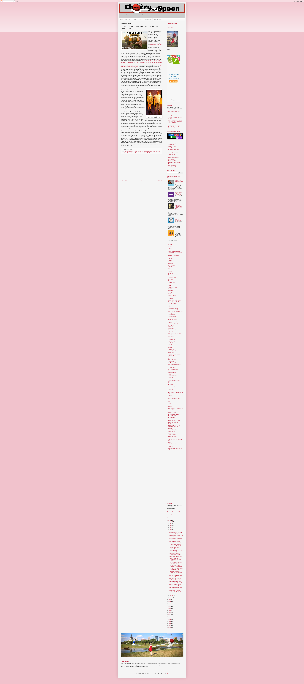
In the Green (171, 326)
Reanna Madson (144, 152)
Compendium (171, 144)
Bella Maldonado (145, 151)
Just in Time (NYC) (172, 339)
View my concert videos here (174, 514)
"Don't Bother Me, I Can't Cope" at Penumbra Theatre (176, 551)
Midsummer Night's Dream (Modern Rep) (174, 355)
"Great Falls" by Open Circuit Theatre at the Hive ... (175, 533)
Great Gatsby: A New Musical (174, 300)
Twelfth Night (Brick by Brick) (174, 420)
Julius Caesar (171, 336)
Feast (169, 285)
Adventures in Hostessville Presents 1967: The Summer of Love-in (175, 252)
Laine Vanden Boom (125, 152)
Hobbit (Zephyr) (171, 314)
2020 (169, 608)
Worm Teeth (170, 446)
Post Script (170, 155)
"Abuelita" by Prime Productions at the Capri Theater (175, 559)
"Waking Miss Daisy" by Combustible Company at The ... (175, 572)
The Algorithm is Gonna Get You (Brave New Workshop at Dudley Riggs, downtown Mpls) (175, 121)
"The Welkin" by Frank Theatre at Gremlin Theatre (175, 576)
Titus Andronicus (171, 417)
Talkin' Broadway (172, 159)
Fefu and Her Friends (172, 287)
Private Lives (171, 377)
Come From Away (172, 277)
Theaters (134, 19)
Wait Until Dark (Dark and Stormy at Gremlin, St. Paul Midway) (175, 124)
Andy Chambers (134, 151)
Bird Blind (170, 261)
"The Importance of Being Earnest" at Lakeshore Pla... (175, 566)
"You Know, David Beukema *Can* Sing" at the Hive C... (175, 579)
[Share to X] (128, 149)
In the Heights (171, 328)
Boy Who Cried (171, 265)
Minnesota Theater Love (173, 149)
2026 (169, 520)
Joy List (169, 334)
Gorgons (170, 297)
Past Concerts (157, 19)
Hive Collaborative (151, 151)
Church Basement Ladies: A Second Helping (174, 275)
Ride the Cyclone (172, 391)
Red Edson (149, 152)
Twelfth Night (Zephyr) (173, 422)
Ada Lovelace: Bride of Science (175, 250)
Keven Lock (158, 151)
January (171, 597)
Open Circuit (137, 152)
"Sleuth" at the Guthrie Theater (175, 556)
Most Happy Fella (172, 359)
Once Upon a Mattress (173, 369)
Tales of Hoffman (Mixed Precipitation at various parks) (174, 127)
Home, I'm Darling (172, 316)
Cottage (170, 280)
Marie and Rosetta (172, 350)
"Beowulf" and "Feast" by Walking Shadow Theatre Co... (175, 592)
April (171, 529)
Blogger (168, 673)
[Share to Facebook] (129, 149)
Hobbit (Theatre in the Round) (174, 313)
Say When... (170, 397)
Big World (170, 258)
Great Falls (170, 298)
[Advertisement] (142, 168)
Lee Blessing (132, 152)
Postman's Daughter (172, 375)
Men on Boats (171, 352)
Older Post (159, 180)
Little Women (171, 344)
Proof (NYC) (170, 384)
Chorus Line (171, 273)
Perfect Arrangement (172, 370)
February (172, 595)
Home (121, 19)
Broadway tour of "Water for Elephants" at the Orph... (175, 585)
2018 (169, 612)
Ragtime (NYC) (171, 386)
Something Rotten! (172, 405)
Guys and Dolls (171, 305)
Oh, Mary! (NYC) (171, 367)
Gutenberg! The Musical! (173, 303)
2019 (169, 610)
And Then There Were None (174, 255)
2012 (169, 623)
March (171, 531)
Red (169, 387)
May (171, 527)
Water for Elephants (172, 436)
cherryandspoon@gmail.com (173, 111)
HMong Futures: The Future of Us (175, 311)
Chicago (170, 271)
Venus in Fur (171, 428)
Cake (169, 268)
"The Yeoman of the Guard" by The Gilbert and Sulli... (175, 563)
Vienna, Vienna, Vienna (173, 429)
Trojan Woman (171, 419)
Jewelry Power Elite (172, 329)
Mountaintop (171, 361)
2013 (169, 621)
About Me (127, 19)
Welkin (169, 438)
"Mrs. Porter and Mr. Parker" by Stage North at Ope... (175, 569)
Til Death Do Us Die (172, 415)
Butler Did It (170, 266)
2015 (169, 618)
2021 (169, 606)
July (171, 523)
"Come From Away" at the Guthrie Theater (178, 219)
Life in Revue (171, 147)
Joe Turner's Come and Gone (174, 333)
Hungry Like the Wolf (172, 319)
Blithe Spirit (170, 263)
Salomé (170, 395)
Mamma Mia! (171, 349)
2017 (169, 614)
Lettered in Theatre (172, 146)
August (171, 521)
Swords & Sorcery (172, 412)
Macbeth (170, 347)
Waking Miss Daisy (172, 434)
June (171, 525)
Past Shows (148, 19)
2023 (169, 603)
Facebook (170, 26)
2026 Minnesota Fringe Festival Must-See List (178, 193)
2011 (169, 625)
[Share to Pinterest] (131, 149)
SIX (169, 401)
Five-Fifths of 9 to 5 (172, 288)
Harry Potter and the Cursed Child (175, 309)
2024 (169, 601)
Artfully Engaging (172, 143)
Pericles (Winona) (172, 372)
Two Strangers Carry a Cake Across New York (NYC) (174, 426)
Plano (169, 374)
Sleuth (169, 403)
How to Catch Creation (173, 318)
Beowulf (170, 257)
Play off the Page (172, 154)
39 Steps (170, 246)
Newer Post (124, 180)
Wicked (169, 442)
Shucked (170, 400)
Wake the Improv (171, 433)
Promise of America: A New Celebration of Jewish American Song (175, 381)
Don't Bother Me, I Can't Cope (174, 284)
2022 (169, 605)
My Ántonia (170, 366)
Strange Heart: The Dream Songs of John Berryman (175, 409)
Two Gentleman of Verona (173, 423)
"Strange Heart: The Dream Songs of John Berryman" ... (175, 582)
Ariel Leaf (139, 151)
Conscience (170, 279)
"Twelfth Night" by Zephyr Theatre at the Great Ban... (175, 554)
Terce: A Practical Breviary (173, 414)
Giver (169, 293)
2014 (169, 619)
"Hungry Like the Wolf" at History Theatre (174, 548)
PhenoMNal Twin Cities (173, 152)
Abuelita (170, 248)
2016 (169, 616)
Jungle (169, 338)
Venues (141, 19)
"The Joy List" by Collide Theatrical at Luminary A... (175, 542)
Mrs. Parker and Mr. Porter (173, 362)
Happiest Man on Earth (173, 308)
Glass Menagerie (172, 295)
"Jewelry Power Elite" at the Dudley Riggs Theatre (179, 181)
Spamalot (170, 406)
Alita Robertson (128, 151)
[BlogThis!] (126, 149)
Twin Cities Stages (172, 165)
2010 (169, 627)
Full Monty (170, 290)
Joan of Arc (170, 331)
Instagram (170, 27)
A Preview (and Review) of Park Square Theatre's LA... (175, 545)
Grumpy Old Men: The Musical (174, 301)
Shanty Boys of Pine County (174, 398)
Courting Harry (171, 282)
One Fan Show (171, 151)
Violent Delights (171, 431)
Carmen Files (171, 270)
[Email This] (125, 149)
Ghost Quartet (171, 292)
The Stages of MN (172, 160)
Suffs (169, 411)
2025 (169, 599)
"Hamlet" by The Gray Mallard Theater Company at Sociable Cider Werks (178, 206)
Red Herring (171, 389)
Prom (169, 379)
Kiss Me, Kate (171, 342)
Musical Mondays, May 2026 (174, 364)
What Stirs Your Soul (172, 166)
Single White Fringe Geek (173, 157)
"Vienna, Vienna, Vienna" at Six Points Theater (176, 536)
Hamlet (169, 306)
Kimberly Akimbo (171, 341)
